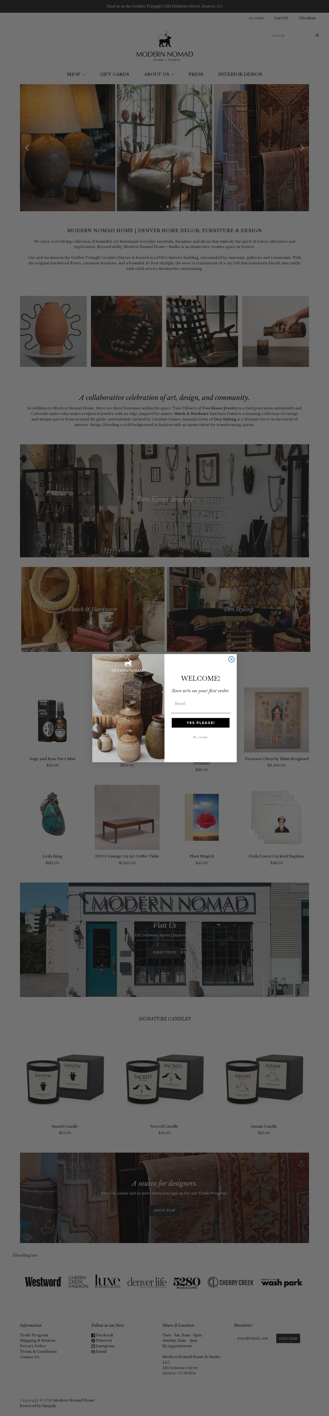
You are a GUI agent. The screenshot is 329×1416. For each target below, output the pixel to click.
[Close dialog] (231, 659)
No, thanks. (200, 737)
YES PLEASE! (201, 723)
